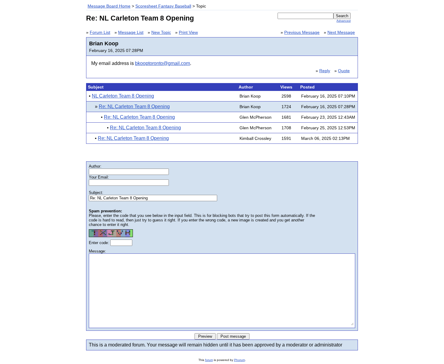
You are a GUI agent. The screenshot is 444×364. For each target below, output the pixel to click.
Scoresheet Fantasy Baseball (163, 6)
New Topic (161, 32)
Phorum (239, 360)
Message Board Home (109, 6)
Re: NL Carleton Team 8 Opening (134, 106)
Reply (324, 71)
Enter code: (99, 242)
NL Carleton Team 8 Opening (123, 95)
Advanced (343, 20)
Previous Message (302, 32)
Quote (344, 71)
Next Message (341, 32)
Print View (188, 32)
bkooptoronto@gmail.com (162, 63)
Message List (130, 32)
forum (209, 360)
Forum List (100, 32)
